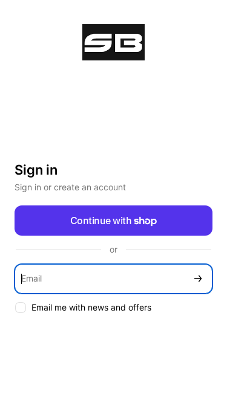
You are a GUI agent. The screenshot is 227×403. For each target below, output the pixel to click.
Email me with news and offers (91, 307)
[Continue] (198, 278)
